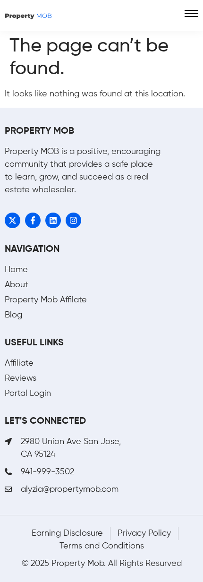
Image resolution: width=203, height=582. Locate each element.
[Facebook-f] (33, 220)
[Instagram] (73, 220)
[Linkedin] (53, 220)
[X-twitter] (12, 220)
